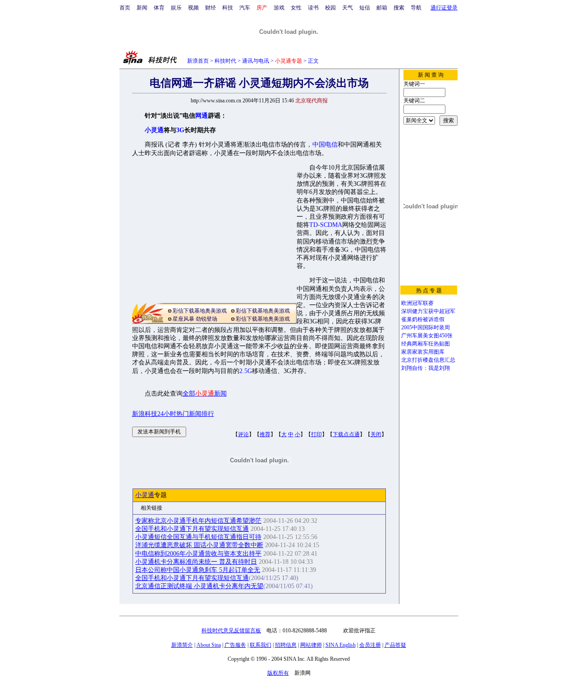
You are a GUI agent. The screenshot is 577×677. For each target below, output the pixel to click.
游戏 (279, 8)
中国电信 (325, 144)
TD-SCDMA (325, 224)
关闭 (376, 434)
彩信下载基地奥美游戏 (200, 311)
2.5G (245, 371)
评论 (243, 434)
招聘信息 (286, 645)
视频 (193, 8)
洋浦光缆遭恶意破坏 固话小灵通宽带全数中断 (199, 545)
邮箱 (381, 8)
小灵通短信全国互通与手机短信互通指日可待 (198, 537)
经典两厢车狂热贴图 (425, 344)
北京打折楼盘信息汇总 (428, 360)
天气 (347, 8)
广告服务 (235, 645)
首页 (124, 8)
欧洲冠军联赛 (417, 303)
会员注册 (370, 645)
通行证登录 (444, 8)
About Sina (209, 645)
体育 (159, 8)
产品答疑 (395, 645)
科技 (227, 8)
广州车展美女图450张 (427, 335)
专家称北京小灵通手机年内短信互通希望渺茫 (198, 520)
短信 (364, 8)
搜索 (399, 8)
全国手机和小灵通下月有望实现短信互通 (192, 528)
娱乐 (176, 8)
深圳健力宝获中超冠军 (428, 311)
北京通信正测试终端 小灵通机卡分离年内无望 (199, 586)
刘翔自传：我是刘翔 (425, 368)
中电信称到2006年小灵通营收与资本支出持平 (198, 553)
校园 (330, 8)
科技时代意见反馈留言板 (231, 630)
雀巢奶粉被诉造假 (422, 319)
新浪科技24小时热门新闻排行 (173, 413)
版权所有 (278, 673)
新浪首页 (198, 61)
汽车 (244, 8)
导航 (416, 8)
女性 (296, 8)
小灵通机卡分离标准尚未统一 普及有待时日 (196, 561)
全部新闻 (205, 393)
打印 (316, 434)
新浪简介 (182, 645)
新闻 (142, 8)
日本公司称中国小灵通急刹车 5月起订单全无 (197, 569)
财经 (210, 8)
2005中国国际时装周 (425, 327)
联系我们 (260, 645)
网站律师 (311, 645)
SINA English (340, 645)
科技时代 (225, 61)
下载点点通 (346, 434)
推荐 (265, 434)
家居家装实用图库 (422, 352)
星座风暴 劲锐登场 (195, 319)
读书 (313, 8)
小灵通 (144, 495)
